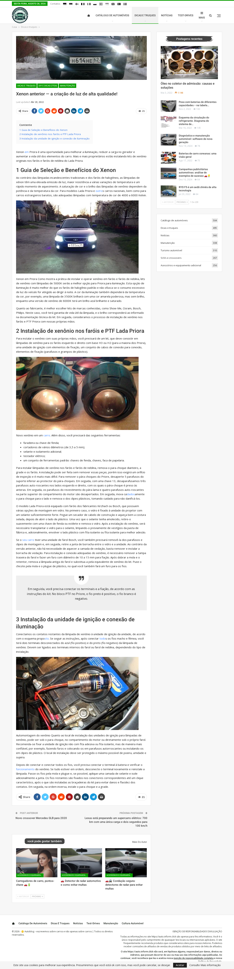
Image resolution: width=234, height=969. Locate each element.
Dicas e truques (145, 15)
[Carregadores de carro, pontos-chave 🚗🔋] (36, 862)
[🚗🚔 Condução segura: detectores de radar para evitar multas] (126, 862)
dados (131, 494)
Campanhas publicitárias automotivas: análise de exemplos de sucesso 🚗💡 (194, 172)
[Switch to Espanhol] (101, 4)
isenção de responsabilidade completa (194, 958)
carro (47, 435)
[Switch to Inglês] (113, 4)
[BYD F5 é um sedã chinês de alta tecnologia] (168, 191)
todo (102, 638)
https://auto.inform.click (164, 936)
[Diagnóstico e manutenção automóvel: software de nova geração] (168, 140)
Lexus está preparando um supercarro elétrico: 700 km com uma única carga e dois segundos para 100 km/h (116, 821)
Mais (202, 17)
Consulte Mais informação (205, 965)
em (27, 152)
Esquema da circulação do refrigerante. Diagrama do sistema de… (194, 121)
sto (47, 638)
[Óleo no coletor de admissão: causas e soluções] (189, 62)
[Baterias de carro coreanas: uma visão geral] (168, 158)
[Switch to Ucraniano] (107, 4)
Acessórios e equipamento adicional (30, 875)
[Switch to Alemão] (64, 4)
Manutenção (67, 85)
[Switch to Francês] (82, 4)
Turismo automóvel (171, 250)
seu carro (28, 540)
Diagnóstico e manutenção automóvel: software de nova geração (195, 139)
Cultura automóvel (133, 923)
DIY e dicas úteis (48, 85)
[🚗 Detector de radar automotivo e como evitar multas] (81, 862)
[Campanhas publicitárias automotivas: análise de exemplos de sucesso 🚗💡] (168, 173)
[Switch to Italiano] (88, 4)
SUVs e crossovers (171, 257)
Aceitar (180, 965)
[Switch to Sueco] (125, 4)
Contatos (55, 3)
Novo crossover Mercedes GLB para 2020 (41, 818)
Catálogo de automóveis (112, 15)
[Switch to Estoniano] (70, 4)
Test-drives (185, 15)
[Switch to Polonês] (95, 4)
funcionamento (25, 769)
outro (99, 191)
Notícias (166, 15)
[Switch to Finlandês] (76, 4)
